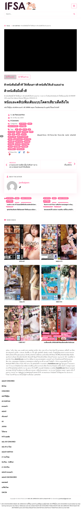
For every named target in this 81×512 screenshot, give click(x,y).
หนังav (29, 123)
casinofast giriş (56, 368)
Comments (14, 121)
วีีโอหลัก (11, 77)
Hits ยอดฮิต (46, 333)
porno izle (12, 348)
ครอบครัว (5, 406)
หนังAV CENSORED (13, 126)
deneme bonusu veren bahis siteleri (65, 364)
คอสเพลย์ (5, 482)
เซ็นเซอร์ (5, 416)
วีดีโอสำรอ (24, 77)
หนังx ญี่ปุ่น (11, 141)
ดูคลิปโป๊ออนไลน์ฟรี (52, 107)
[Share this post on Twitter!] (19, 152)
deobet (48, 357)
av (20, 129)
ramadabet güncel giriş (32, 351)
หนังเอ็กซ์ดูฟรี (25, 144)
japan (4, 426)
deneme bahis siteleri (30, 362)
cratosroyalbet (37, 368)
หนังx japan (27, 139)
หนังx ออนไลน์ (19, 141)
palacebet (25, 355)
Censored (6, 391)
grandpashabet (61, 351)
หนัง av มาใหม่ (12, 136)
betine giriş (62, 353)
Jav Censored (10, 339)
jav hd (18, 131)
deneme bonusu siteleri (56, 362)
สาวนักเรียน (5, 467)
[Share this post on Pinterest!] (9, 155)
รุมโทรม (24, 134)
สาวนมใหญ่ (5, 457)
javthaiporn (24, 183)
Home (8, 25)
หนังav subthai (47, 336)
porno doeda (19, 348)
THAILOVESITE (53, 505)
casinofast (47, 353)
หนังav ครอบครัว (18, 139)
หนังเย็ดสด (11, 144)
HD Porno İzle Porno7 (45, 507)
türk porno (9, 505)
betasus (7, 368)
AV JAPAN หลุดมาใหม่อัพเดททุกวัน (35, 107)
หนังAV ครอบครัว (58, 336)
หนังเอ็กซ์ (18, 144)
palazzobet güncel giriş (15, 351)
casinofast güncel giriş (46, 348)
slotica (55, 357)
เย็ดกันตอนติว (20, 149)
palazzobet (25, 357)
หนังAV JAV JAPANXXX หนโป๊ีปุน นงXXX (24, 504)
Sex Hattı (15, 505)
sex (9, 134)
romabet (65, 368)
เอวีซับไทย (5, 487)
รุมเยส (18, 134)
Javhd (67, 135)
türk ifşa (4, 505)
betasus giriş (76, 366)
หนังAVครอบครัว (17, 107)
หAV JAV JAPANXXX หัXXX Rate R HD (68, 505)
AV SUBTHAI (16, 25)
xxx (13, 134)
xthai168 (73, 135)
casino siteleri (43, 362)
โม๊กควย (4, 431)
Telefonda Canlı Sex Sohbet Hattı (29, 505)
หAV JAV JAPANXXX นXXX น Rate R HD (39, 498)
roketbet (73, 368)
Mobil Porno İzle (56, 507)
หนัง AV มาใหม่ (55, 333)
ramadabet (45, 359)
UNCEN (4, 492)
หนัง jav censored (23, 136)
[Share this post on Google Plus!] (28, 152)
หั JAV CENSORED (43, 505)
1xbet (68, 366)
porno (6, 348)
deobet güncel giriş (51, 355)
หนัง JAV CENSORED (66, 333)
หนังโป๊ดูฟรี (24, 146)
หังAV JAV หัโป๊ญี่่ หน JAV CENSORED (56, 504)
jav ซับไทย (25, 131)
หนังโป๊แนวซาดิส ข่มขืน (48, 339)
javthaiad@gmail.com (65, 498)
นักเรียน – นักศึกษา (8, 462)
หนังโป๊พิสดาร (11, 149)
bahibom (54, 353)
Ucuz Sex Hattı (65, 507)
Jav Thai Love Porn (19, 115)
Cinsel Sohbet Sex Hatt (74, 504)
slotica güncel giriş (60, 348)
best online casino (26, 366)
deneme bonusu (15, 364)
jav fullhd (11, 131)
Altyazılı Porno (41, 135)
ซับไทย (4, 386)
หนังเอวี (10, 146)
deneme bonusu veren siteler (60, 359)
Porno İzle (61, 135)
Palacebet (39, 353)
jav (29, 129)
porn (31, 131)
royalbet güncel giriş (30, 348)
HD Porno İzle (52, 135)
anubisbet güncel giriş (48, 351)
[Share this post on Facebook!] (24, 152)
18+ (17, 129)
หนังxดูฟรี (27, 141)
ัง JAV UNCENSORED (7, 504)
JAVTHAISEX (15, 507)
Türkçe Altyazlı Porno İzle (32, 507)
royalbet (17, 357)
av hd (24, 129)
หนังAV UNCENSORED (9, 477)
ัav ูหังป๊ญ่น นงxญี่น (41, 504)
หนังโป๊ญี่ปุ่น (8, 107)
